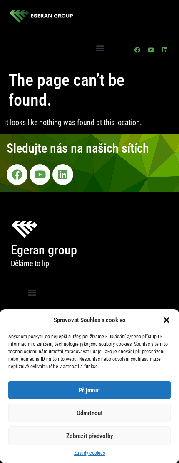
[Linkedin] (165, 50)
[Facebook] (137, 50)
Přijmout (89, 390)
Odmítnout (90, 413)
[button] (166, 320)
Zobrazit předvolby (89, 436)
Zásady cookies (89, 453)
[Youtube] (151, 50)
